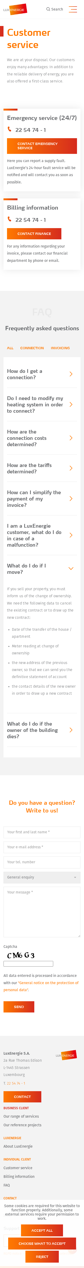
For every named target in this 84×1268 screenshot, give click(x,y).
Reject (42, 1257)
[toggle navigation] (73, 9)
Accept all (42, 1230)
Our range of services (21, 1117)
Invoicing (60, 348)
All (10, 348)
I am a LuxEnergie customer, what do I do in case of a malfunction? (34, 535)
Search (57, 9)
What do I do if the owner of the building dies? (32, 730)
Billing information (19, 1177)
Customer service (18, 1168)
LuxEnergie (12, 1138)
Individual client (17, 1159)
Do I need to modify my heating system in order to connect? (35, 404)
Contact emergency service (38, 146)
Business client (16, 1108)
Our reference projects (22, 1125)
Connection (32, 348)
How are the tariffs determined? (29, 468)
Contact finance (34, 234)
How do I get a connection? (24, 374)
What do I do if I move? (26, 569)
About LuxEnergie (18, 1147)
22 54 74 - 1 (30, 130)
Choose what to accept (42, 1244)
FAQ (7, 1185)
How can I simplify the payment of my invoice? (34, 498)
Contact (22, 1097)
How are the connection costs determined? (26, 438)
